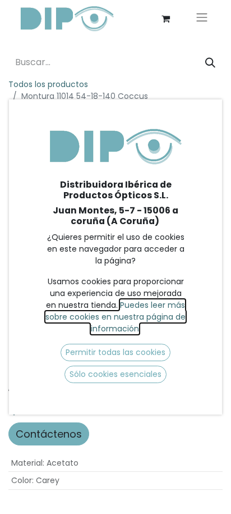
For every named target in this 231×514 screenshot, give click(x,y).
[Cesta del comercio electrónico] (165, 18)
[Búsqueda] (210, 62)
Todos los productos (48, 84)
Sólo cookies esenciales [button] (115, 374)
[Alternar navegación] (202, 18)
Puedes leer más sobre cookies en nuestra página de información (115, 316)
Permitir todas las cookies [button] (115, 352)
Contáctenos (49, 434)
